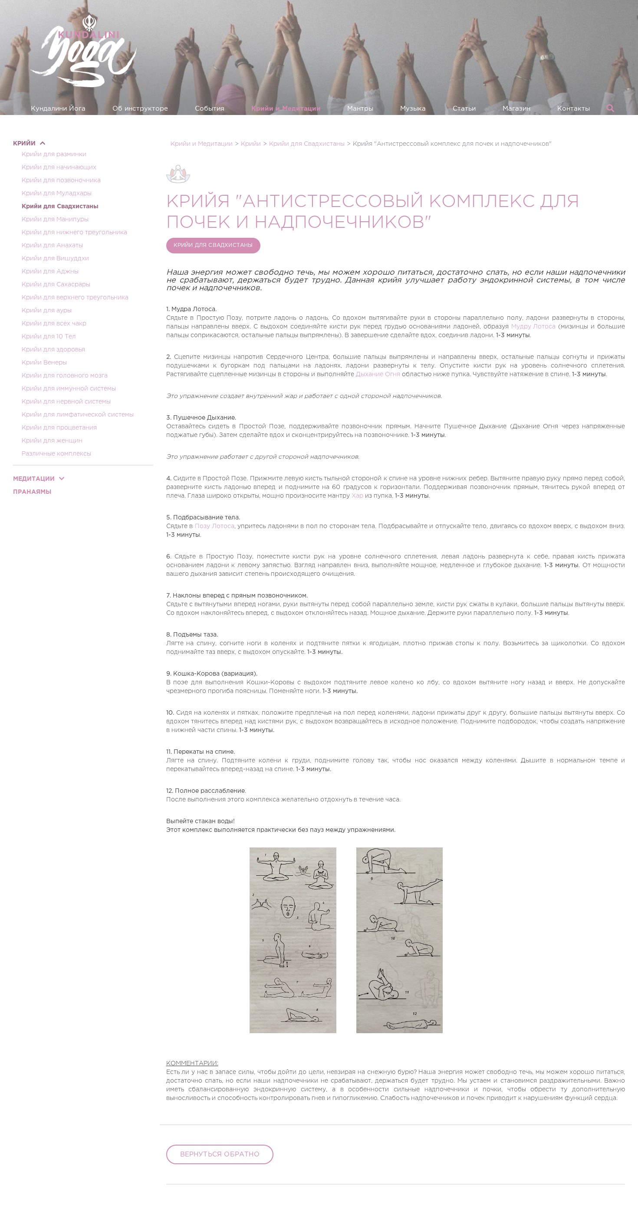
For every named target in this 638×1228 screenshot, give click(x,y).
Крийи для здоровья (53, 349)
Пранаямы (32, 492)
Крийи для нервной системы (66, 401)
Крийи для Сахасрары (56, 284)
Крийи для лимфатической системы (78, 414)
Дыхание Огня (378, 374)
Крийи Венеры (44, 362)
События (209, 109)
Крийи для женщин (52, 440)
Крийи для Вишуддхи (55, 258)
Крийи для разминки (54, 154)
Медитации (34, 479)
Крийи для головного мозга (65, 375)
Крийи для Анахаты (52, 245)
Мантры (360, 109)
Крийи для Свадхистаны (60, 206)
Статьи (464, 109)
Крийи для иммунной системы (69, 388)
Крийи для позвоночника (61, 180)
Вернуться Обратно (220, 1154)
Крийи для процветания (59, 427)
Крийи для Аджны (50, 271)
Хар (357, 496)
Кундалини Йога (58, 109)
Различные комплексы (56, 453)
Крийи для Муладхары (57, 193)
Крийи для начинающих (59, 167)
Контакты (573, 109)
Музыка (413, 109)
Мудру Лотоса (533, 326)
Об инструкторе (140, 109)
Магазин (516, 109)
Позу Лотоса (214, 526)
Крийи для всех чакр (54, 323)
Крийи (24, 143)
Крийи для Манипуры (55, 219)
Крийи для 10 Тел (49, 336)
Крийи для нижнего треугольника (74, 232)
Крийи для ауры (47, 310)
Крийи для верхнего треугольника (75, 297)
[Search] (610, 108)
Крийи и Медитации (286, 109)
